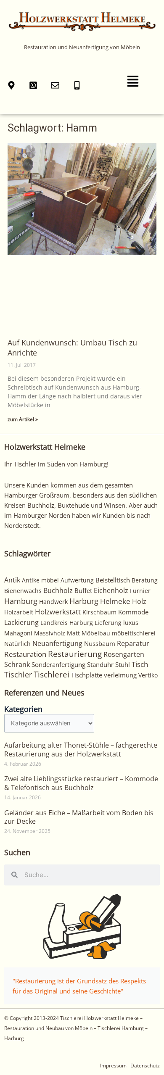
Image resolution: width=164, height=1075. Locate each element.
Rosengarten (123, 654)
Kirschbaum (99, 612)
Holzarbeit (18, 612)
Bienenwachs (23, 591)
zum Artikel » (23, 419)
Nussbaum (99, 643)
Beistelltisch (112, 580)
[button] (133, 81)
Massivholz (49, 633)
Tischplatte (86, 675)
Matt (73, 633)
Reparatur (133, 643)
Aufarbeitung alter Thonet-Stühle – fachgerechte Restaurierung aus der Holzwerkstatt (80, 749)
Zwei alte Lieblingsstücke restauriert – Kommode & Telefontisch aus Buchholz (81, 783)
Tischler (18, 674)
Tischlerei (51, 674)
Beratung (145, 580)
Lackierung (21, 622)
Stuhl (122, 664)
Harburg (83, 600)
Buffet (83, 590)
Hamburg (20, 601)
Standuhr (100, 664)
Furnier (140, 591)
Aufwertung (77, 580)
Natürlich (17, 644)
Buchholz (58, 590)
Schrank (17, 664)
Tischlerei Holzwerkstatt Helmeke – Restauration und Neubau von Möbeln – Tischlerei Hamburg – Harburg (76, 1028)
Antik (12, 580)
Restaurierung (75, 653)
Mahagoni (18, 633)
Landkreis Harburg (66, 623)
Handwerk (53, 602)
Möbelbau (96, 633)
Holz (139, 601)
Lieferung (108, 623)
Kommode (133, 612)
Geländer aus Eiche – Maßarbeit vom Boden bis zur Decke (78, 817)
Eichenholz (111, 590)
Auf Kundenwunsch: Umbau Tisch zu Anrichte (72, 347)
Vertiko (148, 675)
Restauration (25, 654)
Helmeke (115, 601)
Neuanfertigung (57, 643)
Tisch (140, 664)
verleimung (120, 675)
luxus (130, 623)
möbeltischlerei (134, 633)
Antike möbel (40, 580)
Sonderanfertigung (58, 664)
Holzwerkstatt (58, 612)
